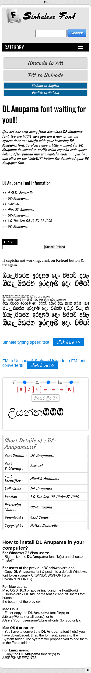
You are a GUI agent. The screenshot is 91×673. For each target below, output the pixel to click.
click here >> (68, 342)
